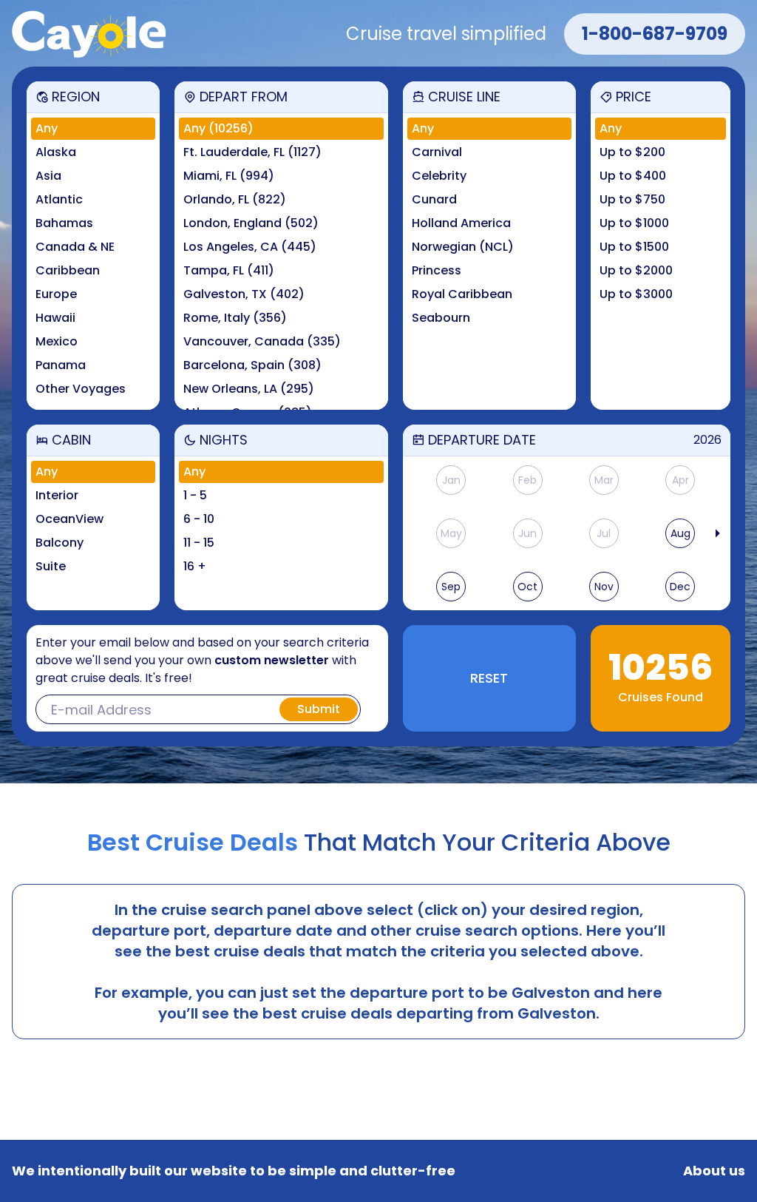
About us (714, 1171)
